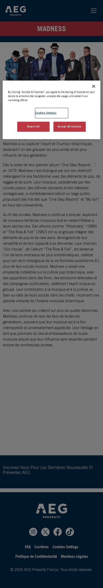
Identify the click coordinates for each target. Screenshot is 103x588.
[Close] (93, 86)
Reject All (33, 126)
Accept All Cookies (69, 126)
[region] (52, 109)
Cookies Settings (46, 113)
